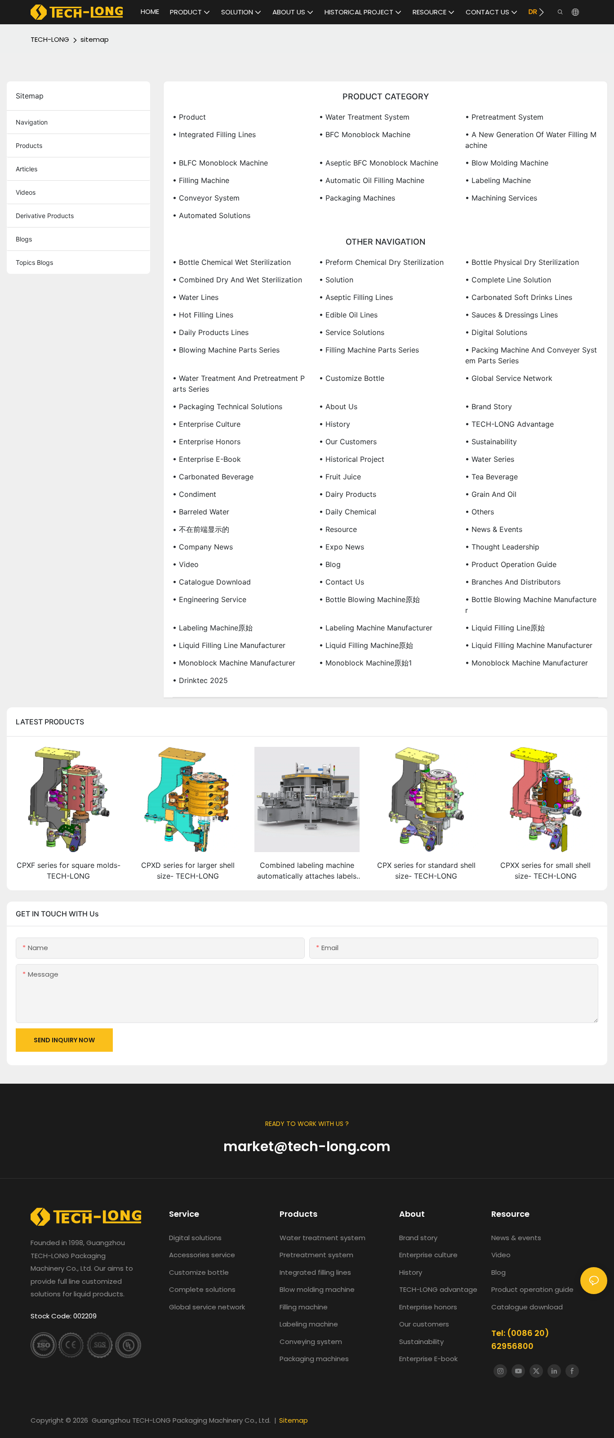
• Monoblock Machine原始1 (365, 662)
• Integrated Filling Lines (214, 134)
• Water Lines (195, 297)
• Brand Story (488, 406)
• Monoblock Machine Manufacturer (234, 662)
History (410, 1272)
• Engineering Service (209, 599)
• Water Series (489, 459)
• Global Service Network (508, 378)
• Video (186, 564)
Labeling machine (309, 1324)
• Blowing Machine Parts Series (226, 349)
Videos (26, 192)
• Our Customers (348, 441)
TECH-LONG (50, 39)
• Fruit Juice (340, 476)
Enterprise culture (428, 1254)
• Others (479, 511)
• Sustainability (491, 441)
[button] (541, 12)
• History (334, 424)
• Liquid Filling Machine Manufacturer (528, 645)
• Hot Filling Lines (203, 314)
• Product (189, 116)
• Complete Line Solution (508, 279)
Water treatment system (322, 1237)
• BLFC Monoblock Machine (220, 162)
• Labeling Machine (498, 180)
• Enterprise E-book (207, 459)
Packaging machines (314, 1358)
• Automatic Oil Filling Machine (371, 180)
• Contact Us (341, 581)
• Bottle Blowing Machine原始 (369, 599)
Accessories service (202, 1254)
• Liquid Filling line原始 (505, 627)
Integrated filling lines (315, 1272)
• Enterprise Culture (206, 424)
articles (26, 169)
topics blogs (34, 262)
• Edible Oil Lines (348, 314)
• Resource (338, 529)
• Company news (203, 546)
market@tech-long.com (307, 1146)
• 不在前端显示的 (201, 529)
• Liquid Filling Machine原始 (366, 645)
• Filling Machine (201, 180)
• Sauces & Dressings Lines (511, 314)
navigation (32, 122)
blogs (24, 239)
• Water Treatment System (364, 116)
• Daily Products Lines (211, 332)
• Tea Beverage (491, 476)
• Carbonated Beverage (213, 476)
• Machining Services (501, 197)
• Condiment (194, 494)
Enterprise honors (428, 1307)
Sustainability (421, 1341)
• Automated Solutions (211, 215)
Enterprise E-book (428, 1358)
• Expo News (341, 546)
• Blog (330, 564)
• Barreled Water (201, 511)
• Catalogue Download (212, 581)
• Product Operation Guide (510, 564)
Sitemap (293, 1420)
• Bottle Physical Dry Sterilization (522, 262)
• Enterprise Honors (206, 441)
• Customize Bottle (351, 378)
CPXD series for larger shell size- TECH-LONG (188, 870)
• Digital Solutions (496, 332)
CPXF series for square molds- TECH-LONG (68, 870)
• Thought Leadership (502, 546)
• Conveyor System (206, 197)
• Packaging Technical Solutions (227, 406)
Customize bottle (199, 1272)
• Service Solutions (351, 332)
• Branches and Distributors (513, 581)
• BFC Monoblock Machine (364, 134)
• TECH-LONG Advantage (509, 424)
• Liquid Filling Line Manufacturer (229, 645)
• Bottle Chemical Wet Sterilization (232, 262)
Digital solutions (195, 1237)
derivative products (45, 215)
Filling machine (304, 1307)
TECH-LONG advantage (438, 1289)
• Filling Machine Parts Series (369, 349)
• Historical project (351, 459)
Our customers (424, 1324)
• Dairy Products (347, 494)
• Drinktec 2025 (200, 680)
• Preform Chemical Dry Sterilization (381, 262)
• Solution (336, 279)
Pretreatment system (316, 1254)
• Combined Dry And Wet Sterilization (237, 279)
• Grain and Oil (490, 494)
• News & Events (493, 529)
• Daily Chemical (347, 511)
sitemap (94, 39)
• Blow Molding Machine (506, 162)
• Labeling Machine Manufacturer (375, 627)
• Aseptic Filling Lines (356, 297)
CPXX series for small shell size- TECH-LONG (545, 870)
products (29, 145)
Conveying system (311, 1341)
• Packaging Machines (357, 197)
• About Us (338, 406)
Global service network (207, 1307)
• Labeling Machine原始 (213, 627)
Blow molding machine (317, 1289)
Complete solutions (202, 1289)
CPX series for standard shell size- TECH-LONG (426, 870)
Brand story (418, 1237)
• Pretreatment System (504, 116)
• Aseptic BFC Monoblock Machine (378, 162)
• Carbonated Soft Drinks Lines (518, 297)
